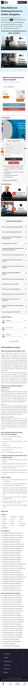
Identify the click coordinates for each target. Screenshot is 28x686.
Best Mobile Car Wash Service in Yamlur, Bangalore (12, 599)
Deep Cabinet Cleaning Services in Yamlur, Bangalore (13, 628)
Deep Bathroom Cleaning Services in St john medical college (14, 568)
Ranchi (4, 516)
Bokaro (12, 523)
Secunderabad (22, 523)
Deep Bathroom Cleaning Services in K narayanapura (13, 566)
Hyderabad (5, 519)
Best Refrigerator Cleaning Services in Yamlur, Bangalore (13, 606)
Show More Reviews (14, 341)
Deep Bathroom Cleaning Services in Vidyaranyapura (13, 579)
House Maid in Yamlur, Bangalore (9, 643)
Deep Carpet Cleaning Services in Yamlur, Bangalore (12, 602)
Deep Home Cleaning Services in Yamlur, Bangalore (12, 597)
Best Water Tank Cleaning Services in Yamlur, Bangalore (13, 619)
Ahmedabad (22, 525)
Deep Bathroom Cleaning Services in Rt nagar (11, 541)
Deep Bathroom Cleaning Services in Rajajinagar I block (13, 574)
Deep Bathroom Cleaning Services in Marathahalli (12, 548)
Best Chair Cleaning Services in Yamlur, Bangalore (12, 604)
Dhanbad (21, 519)
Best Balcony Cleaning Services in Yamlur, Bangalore (12, 630)
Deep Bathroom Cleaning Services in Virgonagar (12, 559)
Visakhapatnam (5, 527)
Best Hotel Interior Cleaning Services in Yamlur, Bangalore (13, 621)
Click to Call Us (15, 104)
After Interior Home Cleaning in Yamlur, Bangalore (12, 641)
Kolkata (12, 521)
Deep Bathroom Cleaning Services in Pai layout (11, 570)
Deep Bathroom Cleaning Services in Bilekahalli (12, 552)
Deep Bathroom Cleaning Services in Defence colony (12, 572)
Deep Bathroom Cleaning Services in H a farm (11, 587)
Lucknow (4, 525)
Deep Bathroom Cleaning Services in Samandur (12, 555)
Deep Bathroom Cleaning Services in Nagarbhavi (12, 583)
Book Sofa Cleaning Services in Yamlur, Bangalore (12, 615)
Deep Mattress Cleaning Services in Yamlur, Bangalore (13, 610)
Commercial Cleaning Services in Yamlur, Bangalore (12, 634)
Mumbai (4, 521)
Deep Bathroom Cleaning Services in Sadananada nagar (13, 544)
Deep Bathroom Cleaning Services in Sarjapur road (12, 585)
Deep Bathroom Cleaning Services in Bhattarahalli (12, 557)
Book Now (20, 100)
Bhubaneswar (13, 516)
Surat (12, 525)
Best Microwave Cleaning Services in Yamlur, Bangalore (13, 626)
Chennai (12, 519)
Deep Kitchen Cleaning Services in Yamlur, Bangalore (13, 608)
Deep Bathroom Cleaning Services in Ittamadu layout (12, 533)
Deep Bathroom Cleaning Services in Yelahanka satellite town (14, 563)
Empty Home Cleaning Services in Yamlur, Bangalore (12, 637)
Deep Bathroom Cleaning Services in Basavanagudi (12, 550)
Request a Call (15, 109)
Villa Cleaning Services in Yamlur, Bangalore (11, 639)
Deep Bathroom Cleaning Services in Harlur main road (13, 535)
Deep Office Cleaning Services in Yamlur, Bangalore (12, 595)
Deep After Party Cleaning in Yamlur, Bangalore (11, 613)
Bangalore (22, 516)
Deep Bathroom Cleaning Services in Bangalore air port (13, 581)
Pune (21, 521)
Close (13, 162)
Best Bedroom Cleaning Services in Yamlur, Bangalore (13, 632)
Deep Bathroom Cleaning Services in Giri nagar (11, 561)
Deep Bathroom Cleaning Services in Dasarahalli (12, 539)
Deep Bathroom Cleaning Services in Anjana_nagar (12, 590)
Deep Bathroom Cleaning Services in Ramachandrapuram (13, 546)
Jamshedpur (5, 523)
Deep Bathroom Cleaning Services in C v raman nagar (13, 537)
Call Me (14, 159)
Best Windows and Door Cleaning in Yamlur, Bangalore (13, 617)
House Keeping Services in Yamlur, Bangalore (11, 645)
